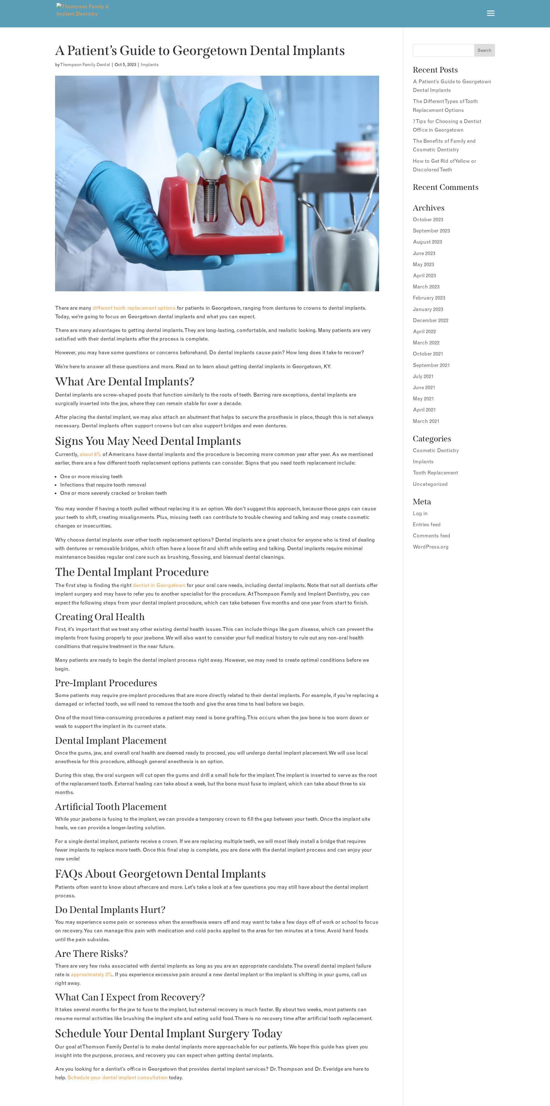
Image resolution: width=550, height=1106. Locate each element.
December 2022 (430, 320)
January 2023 (428, 309)
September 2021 (431, 365)
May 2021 (423, 398)
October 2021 (428, 353)
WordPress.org (431, 546)
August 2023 (427, 241)
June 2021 (424, 387)
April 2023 (424, 275)
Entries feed (427, 524)
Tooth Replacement (435, 472)
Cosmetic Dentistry (436, 450)
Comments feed (431, 535)
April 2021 (424, 409)
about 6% (90, 454)
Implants (150, 64)
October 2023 (428, 219)
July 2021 (423, 376)
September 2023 (431, 230)
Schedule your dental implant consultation (117, 1077)
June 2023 (424, 253)
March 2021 (426, 421)
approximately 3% (91, 974)
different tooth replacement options (134, 308)
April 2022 (424, 331)
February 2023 (429, 297)
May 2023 (423, 264)
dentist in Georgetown (159, 585)
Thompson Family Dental (85, 64)
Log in (420, 513)
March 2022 (426, 342)
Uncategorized (430, 484)
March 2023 (426, 286)
